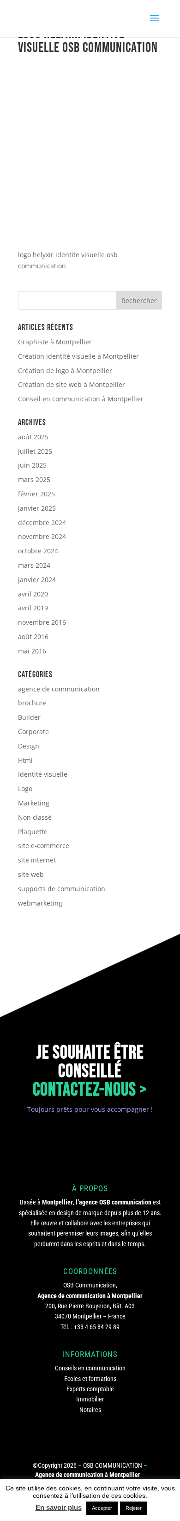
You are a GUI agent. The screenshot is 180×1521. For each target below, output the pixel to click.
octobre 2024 (38, 550)
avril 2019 (33, 607)
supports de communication (61, 888)
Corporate (33, 731)
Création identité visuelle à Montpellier (78, 356)
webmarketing (40, 903)
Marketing (33, 803)
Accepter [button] (102, 1508)
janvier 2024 (37, 579)
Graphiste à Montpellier (55, 341)
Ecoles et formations (90, 1378)
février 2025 (36, 493)
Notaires (90, 1409)
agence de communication (59, 688)
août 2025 (33, 436)
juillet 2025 (35, 451)
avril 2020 (33, 593)
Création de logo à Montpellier (65, 370)
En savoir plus (59, 1507)
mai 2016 (32, 650)
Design (28, 745)
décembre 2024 (42, 522)
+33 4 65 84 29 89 (97, 1327)
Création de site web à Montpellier (71, 384)
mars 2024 (34, 565)
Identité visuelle (42, 774)
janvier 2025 (37, 508)
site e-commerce (43, 845)
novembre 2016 (42, 622)
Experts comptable (90, 1389)
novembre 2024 (42, 536)
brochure (32, 702)
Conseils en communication (90, 1368)
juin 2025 (32, 465)
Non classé (35, 817)
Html (25, 760)
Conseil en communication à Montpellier (81, 398)
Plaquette (33, 831)
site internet (37, 860)
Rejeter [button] (134, 1508)
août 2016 (33, 636)
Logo (25, 788)
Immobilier (90, 1399)
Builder (29, 717)
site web (31, 874)
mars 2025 (34, 479)
